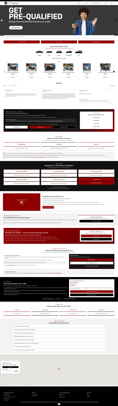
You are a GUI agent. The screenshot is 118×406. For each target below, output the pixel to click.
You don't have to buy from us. (45, 313)
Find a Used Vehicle (96, 117)
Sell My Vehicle (96, 120)
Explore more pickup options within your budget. (21, 183)
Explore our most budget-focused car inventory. (21, 175)
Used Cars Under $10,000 (21, 171)
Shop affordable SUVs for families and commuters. (59, 183)
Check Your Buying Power (64, 392)
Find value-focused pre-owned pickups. (96, 175)
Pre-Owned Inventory (35, 394)
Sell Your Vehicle (45, 309)
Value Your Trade (96, 239)
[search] (114, 3)
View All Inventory (96, 179)
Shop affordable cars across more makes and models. (59, 175)
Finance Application (62, 394)
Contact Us (7, 394)
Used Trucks (59, 144)
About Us (88, 394)
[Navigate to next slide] (117, 20)
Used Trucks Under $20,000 (96, 171)
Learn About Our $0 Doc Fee (48, 207)
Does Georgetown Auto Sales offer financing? (23, 346)
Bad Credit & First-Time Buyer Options (91, 266)
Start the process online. (73, 313)
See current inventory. (17, 313)
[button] (59, 369)
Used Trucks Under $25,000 (21, 179)
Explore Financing (96, 126)
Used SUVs (96, 144)
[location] (95, 0)
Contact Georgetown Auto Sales (91, 291)
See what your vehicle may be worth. (101, 313)
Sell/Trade (60, 395)
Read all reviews (112, 85)
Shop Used (17, 309)
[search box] (59, 36)
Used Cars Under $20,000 (59, 171)
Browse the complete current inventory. (21, 148)
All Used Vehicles (21, 144)
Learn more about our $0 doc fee (56, 121)
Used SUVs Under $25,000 (59, 179)
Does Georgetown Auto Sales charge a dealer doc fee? (24, 336)
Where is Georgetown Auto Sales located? (22, 326)
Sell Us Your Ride (96, 235)
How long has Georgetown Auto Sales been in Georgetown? (25, 329)
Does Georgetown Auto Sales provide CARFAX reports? (24, 339)
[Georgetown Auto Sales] (11, 3)
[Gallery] (59, 20)
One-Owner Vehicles (35, 395)
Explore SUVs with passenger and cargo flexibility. (96, 148)
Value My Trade (96, 123)
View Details (13, 77)
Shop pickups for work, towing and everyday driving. (59, 148)
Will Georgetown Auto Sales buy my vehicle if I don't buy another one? (27, 343)
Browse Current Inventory (91, 294)
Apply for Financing (91, 259)
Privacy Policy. (95, 402)
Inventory (33, 392)
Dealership (89, 392)
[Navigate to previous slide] (0, 20)
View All (59, 61)
